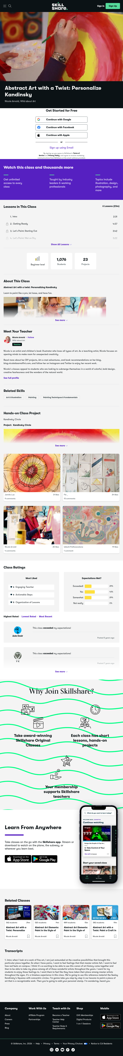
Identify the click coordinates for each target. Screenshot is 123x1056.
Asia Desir (17, 636)
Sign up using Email (61, 147)
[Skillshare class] (18, 912)
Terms (56, 1043)
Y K (18, 661)
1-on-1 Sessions (83, 1024)
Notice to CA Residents (101, 1043)
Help (38, 1043)
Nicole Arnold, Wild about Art (20, 101)
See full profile (11, 378)
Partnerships (34, 1019)
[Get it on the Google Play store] (45, 859)
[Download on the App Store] (17, 859)
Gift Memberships (84, 1015)
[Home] (60, 6)
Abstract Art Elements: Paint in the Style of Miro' (47, 930)
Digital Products (83, 1019)
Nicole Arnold (23, 337)
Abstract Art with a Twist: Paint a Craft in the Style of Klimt (104, 930)
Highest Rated (11, 616)
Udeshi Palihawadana (73, 547)
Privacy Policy (54, 155)
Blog (7, 1028)
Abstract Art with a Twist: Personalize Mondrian (16, 930)
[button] (5, 6)
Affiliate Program (36, 1015)
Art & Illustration (13, 397)
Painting (32, 397)
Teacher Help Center (58, 1020)
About (7, 1015)
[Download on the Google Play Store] (109, 1026)
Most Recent (45, 616)
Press (7, 1024)
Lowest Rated (28, 616)
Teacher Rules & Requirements (59, 1027)
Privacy (46, 1043)
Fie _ (66, 494)
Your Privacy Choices (73, 1043)
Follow (31, 337)
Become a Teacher (60, 1015)
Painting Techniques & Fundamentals (60, 397)
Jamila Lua (10, 494)
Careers (8, 1019)
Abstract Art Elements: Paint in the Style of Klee (76, 930)
